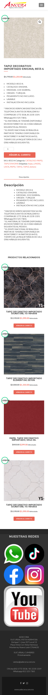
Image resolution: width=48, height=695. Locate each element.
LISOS (6, 166)
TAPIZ (26, 166)
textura (33, 166)
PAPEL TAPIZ (16, 166)
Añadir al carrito (19, 155)
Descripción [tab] (24, 177)
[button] (40, 22)
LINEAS (37, 163)
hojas (30, 163)
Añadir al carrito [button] (24, 325)
